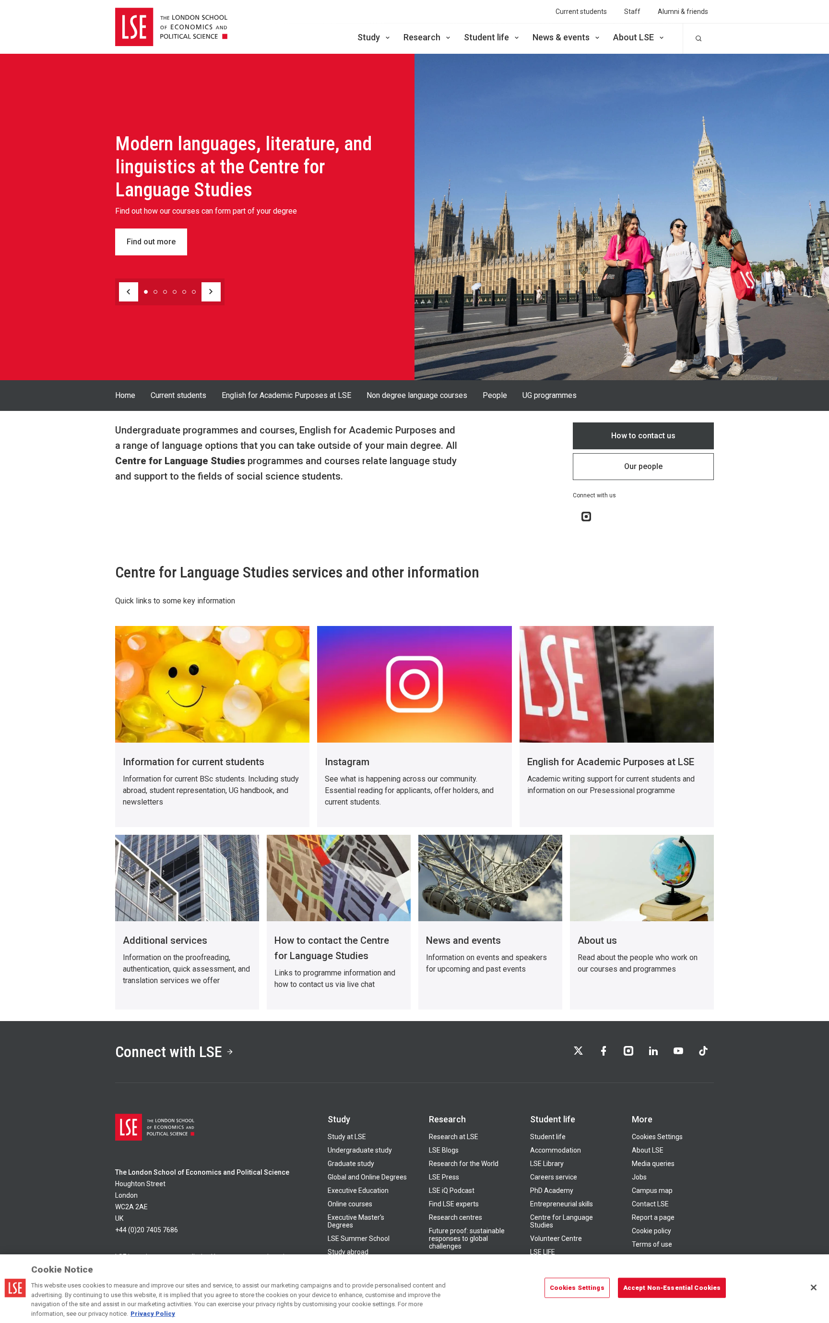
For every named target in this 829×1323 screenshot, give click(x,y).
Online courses (350, 1204)
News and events (463, 940)
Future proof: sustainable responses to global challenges (467, 1238)
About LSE (633, 37)
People (495, 395)
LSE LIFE (542, 1252)
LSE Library (547, 1163)
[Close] (813, 1287)
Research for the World (463, 1163)
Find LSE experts (454, 1204)
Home (125, 395)
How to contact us (643, 435)
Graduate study (351, 1163)
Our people (643, 466)
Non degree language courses (417, 395)
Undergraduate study (360, 1150)
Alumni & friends (683, 11)
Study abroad (348, 1252)
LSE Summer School (359, 1238)
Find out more (151, 241)
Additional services (165, 940)
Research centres (455, 1217)
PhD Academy (551, 1190)
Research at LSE (453, 1137)
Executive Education (358, 1190)
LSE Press (444, 1177)
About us (597, 940)
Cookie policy (651, 1231)
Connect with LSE (168, 1052)
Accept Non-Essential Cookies (672, 1287)
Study (368, 37)
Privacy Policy (152, 1313)
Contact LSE (650, 1204)
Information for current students (193, 762)
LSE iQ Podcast (451, 1190)
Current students (581, 11)
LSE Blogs (444, 1150)
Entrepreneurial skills (561, 1204)
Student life (486, 37)
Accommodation (555, 1150)
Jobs (639, 1177)
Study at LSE (347, 1137)
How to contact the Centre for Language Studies (331, 948)
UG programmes (549, 395)
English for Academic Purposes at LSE (286, 395)
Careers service (553, 1177)
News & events (561, 37)
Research (421, 37)
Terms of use (652, 1244)
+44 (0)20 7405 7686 (146, 1230)
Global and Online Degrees (367, 1177)
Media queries (653, 1163)
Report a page (653, 1217)
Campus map (652, 1190)
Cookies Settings (657, 1137)
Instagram (347, 762)
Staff (632, 11)
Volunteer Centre (556, 1238)
